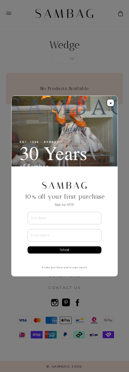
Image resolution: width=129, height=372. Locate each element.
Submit (65, 250)
